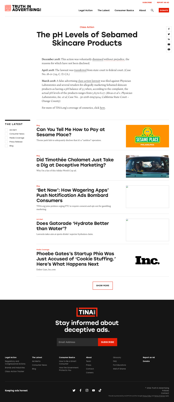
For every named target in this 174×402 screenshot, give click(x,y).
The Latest (104, 10)
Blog (11, 146)
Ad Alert (13, 130)
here (102, 107)
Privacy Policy (147, 396)
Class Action (87, 27)
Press (88, 365)
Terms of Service (159, 396)
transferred (80, 70)
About (142, 10)
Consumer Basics (124, 10)
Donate (146, 361)
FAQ (115, 361)
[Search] (152, 10)
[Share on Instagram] (87, 391)
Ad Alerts (36, 361)
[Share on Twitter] (168, 34)
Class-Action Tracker (14, 371)
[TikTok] (100, 391)
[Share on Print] (168, 49)
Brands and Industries (15, 368)
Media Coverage (16, 138)
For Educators (119, 365)
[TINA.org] (86, 311)
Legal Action (86, 10)
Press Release (15, 142)
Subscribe (147, 2)
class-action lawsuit (89, 81)
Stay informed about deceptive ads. (87, 326)
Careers (90, 373)
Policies (165, 391)
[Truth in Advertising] (23, 8)
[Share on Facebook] (168, 29)
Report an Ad (163, 2)
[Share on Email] (168, 44)
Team (88, 361)
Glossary (117, 357)
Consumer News (16, 134)
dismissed (97, 59)
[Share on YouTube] (93, 391)
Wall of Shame (119, 369)
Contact (90, 369)
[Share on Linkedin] (168, 39)
